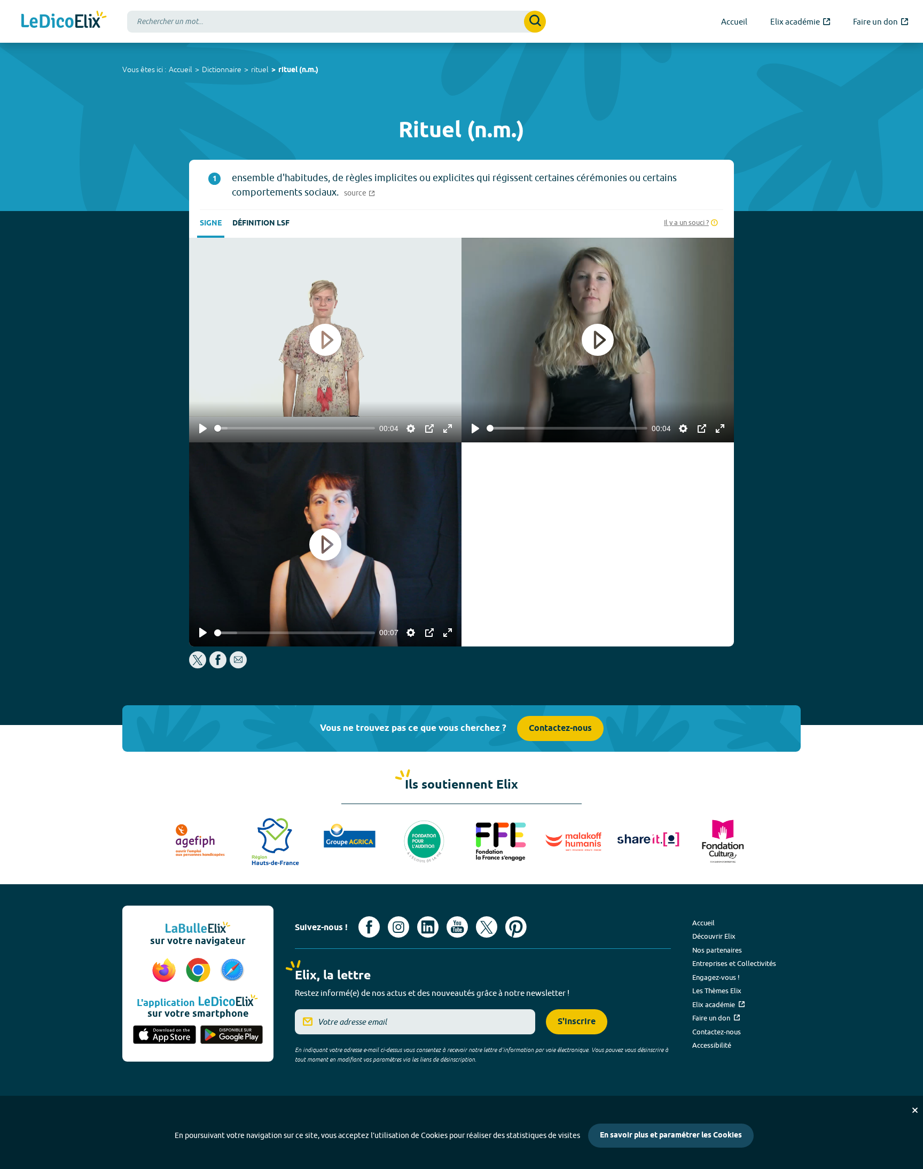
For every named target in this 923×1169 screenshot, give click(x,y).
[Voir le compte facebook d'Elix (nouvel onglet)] (369, 927)
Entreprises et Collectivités (734, 963)
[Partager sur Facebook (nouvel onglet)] (218, 665)
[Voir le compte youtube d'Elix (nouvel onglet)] (457, 927)
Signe (211, 224)
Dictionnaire (221, 69)
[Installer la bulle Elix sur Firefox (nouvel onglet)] (166, 971)
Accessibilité (711, 1045)
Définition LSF (261, 224)
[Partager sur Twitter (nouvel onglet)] (198, 665)
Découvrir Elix (714, 936)
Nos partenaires (717, 950)
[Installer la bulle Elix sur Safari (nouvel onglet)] (232, 971)
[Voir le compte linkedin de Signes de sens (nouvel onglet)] (428, 927)
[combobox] (336, 22)
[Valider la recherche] (535, 22)
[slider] (294, 428)
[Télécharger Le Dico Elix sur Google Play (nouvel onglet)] (231, 1035)
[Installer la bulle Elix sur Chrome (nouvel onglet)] (200, 971)
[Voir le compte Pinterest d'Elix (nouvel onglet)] (516, 927)
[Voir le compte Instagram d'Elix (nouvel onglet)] (398, 927)
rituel (260, 69)
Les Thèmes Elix (716, 990)
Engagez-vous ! (716, 977)
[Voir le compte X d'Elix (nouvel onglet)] (486, 927)
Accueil (180, 69)
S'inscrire (577, 1021)
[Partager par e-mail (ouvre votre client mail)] (238, 665)
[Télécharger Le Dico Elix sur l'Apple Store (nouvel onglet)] (164, 1035)
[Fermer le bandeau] (915, 1110)
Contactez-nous (560, 728)
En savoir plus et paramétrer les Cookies (671, 1136)
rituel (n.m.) (298, 70)
